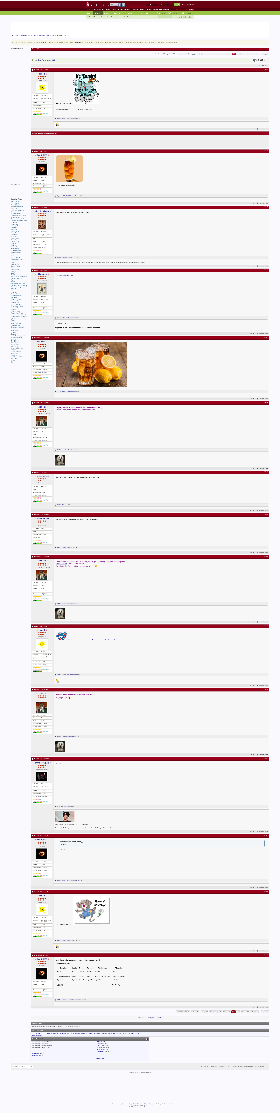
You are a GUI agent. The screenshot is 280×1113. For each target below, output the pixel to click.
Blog (89, 13)
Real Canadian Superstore (19, 315)
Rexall (13, 318)
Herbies (13, 245)
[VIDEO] (99, 1048)
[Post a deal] (191, 9)
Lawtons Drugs (16, 264)
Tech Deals (106, 9)
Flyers (120, 9)
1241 (233, 54)
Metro (13, 282)
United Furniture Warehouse (16, 352)
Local (175, 13)
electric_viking (42, 211)
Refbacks (35, 1055)
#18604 (266, 270)
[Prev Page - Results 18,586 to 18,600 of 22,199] (198, 54)
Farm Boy (14, 229)
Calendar (96, 17)
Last (265, 54)
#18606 (266, 402)
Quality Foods (15, 311)
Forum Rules (100, 1058)
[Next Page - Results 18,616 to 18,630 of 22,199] (262, 54)
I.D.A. (13, 254)
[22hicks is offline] (42, 421)
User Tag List (35, 49)
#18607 (266, 472)
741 (207, 54)
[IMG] (98, 1046)
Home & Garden (164, 9)
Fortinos (13, 236)
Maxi (12, 280)
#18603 (266, 207)
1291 (252, 54)
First (194, 54)
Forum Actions (116, 17)
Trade (189, 13)
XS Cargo (14, 358)
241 (203, 54)
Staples (13, 332)
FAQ (89, 17)
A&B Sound (15, 201)
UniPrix (13, 350)
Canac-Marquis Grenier (18, 215)
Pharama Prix (15, 301)
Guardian (14, 243)
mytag (119, 1033)
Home (94, 9)
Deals (99, 9)
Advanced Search (185, 17)
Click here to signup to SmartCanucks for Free (44, 133)
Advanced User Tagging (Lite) (129, 1104)
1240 (229, 54)
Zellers (13, 362)
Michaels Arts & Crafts (18, 283)
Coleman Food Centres (18, 219)
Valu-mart (14, 355)
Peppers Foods (16, 299)
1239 (225, 54)
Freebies (127, 9)
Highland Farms (16, 247)
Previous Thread (145, 1018)
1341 (256, 54)
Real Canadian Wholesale (19, 316)
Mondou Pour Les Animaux (19, 285)
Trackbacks (100, 1051)
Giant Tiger (14, 240)
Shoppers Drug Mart (17, 327)
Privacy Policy (261, 1066)
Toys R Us (14, 346)
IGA (12, 255)
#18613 (266, 835)
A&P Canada (15, 203)
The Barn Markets (17, 337)
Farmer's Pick (15, 231)
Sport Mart (14, 330)
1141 (211, 54)
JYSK (13, 262)
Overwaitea (14, 294)
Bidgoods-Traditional (17, 210)
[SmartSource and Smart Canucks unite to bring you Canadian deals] (20, 189)
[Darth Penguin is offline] (42, 776)
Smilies (99, 1044)
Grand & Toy (15, 241)
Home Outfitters (16, 252)
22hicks (64, 118)
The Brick (14, 341)
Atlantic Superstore (17, 207)
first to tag (73, 1033)
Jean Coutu (14, 261)
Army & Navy (15, 205)
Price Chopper (15, 304)
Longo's (13, 271)
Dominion (14, 222)
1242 (238, 54)
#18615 (266, 955)
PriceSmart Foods (17, 306)
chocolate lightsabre (63, 1033)
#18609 (266, 556)
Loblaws (13, 268)
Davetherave (72, 118)
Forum (98, 13)
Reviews (149, 9)
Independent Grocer (17, 259)
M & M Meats (15, 275)
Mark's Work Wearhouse (19, 276)
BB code (99, 1042)
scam (126, 1033)
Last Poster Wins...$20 (46, 60)
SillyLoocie (59, 196)
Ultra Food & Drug (17, 348)
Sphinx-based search (146, 1106)
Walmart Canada (16, 357)
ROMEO (59, 118)
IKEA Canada (15, 257)
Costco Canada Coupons (19, 221)
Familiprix (14, 227)
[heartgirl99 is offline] (42, 169)
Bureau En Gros (16, 214)
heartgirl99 (42, 155)
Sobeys (13, 329)
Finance (143, 9)
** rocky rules (36, 1033)
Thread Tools (262, 65)
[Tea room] (177, 9)
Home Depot (15, 248)
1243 (243, 54)
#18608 (266, 514)
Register (190, 5)
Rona (12, 320)
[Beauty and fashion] (180, 9)
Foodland (14, 234)
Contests (136, 9)
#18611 (266, 689)
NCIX (13, 290)
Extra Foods (15, 224)
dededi (42, 74)
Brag (163, 13)
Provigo (13, 309)
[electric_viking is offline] (42, 224)
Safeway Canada (16, 322)
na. (123, 1033)
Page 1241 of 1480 (184, 54)
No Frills (13, 292)
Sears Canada (15, 325)
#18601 (266, 69)
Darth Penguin (42, 763)
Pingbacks (35, 1053)
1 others (75, 880)
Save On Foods (16, 323)
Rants (155, 9)
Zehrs (13, 360)
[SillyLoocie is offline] (42, 289)
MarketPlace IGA (16, 278)
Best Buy (14, 208)
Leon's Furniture (16, 266)
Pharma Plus (15, 302)
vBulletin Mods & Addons (143, 1104)
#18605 (266, 337)
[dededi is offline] (42, 88)
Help (184, 5)
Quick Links (128, 17)
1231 (220, 54)
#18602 (266, 151)
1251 (247, 54)
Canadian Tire (15, 217)
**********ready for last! (48, 1033)
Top (146, 13)
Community (105, 17)
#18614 (266, 891)
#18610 (266, 626)
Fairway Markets (16, 226)
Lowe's (13, 273)
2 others (77, 196)
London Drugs (15, 269)
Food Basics (15, 233)
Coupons (114, 9)
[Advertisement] (72, 142)
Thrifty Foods (15, 344)
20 (43, 796)
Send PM (252, 129)
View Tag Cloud (37, 1035)
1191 (215, 54)
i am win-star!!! (82, 1033)
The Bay (14, 339)
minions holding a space (108, 1033)
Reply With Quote (263, 129)
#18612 (266, 758)
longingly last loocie (94, 1033)
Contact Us (203, 1066)
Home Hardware (16, 250)
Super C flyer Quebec (18, 336)
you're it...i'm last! (134, 1033)
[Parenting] (186, 9)
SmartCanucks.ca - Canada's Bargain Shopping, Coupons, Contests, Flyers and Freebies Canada (232, 1066)
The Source (14, 343)
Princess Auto (15, 308)
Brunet (13, 212)
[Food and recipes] (183, 9)
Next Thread (156, 1018)
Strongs (13, 334)
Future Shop (15, 238)
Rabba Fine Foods (17, 313)
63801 (261, 60)
